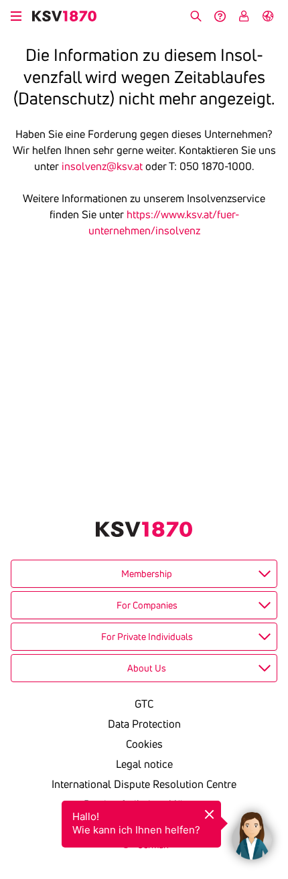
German (268, 16)
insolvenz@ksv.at (102, 166)
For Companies (147, 605)
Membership (146, 574)
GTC (144, 703)
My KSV (243, 16)
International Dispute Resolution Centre (144, 784)
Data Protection (144, 723)
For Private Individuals (147, 637)
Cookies (144, 743)
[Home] (64, 16)
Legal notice (144, 764)
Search (195, 16)
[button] (252, 832)
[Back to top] (274, 769)
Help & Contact (219, 16)
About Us (146, 668)
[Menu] (16, 14)
